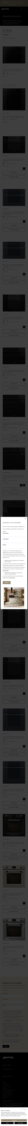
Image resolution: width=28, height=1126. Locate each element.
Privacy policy (23, 1109)
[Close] (25, 518)
